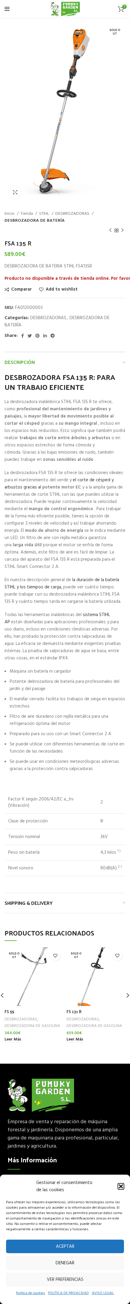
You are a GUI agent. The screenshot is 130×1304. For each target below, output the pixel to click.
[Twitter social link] (30, 336)
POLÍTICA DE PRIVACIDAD (68, 1293)
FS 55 (9, 1011)
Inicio (10, 214)
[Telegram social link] (53, 336)
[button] (121, 1186)
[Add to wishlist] (55, 955)
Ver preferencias (65, 1279)
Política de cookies (30, 1293)
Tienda (27, 214)
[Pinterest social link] (37, 336)
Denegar (65, 1263)
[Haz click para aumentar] (15, 192)
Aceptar (65, 1246)
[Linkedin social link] (45, 336)
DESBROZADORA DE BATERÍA (35, 220)
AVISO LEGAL (103, 1293)
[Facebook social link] (22, 336)
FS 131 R (74, 1011)
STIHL (44, 214)
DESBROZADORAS (72, 214)
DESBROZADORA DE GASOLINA (32, 1026)
